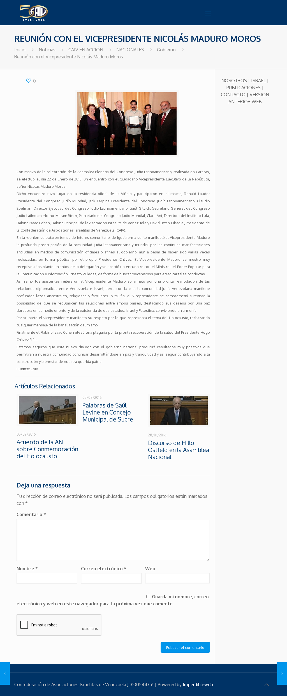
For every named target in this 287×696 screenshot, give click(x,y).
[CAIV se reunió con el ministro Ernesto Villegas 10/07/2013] (282, 673)
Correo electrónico (103, 568)
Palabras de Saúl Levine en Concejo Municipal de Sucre (107, 412)
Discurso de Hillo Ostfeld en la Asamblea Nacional (178, 450)
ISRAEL (258, 80)
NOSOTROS (234, 80)
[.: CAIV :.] (48, 12)
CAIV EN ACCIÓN (85, 49)
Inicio (20, 49)
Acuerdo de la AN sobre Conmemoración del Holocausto (47, 449)
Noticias (47, 49)
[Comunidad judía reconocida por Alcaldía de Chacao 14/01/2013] (5, 673)
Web (150, 568)
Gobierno (166, 49)
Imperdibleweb (198, 684)
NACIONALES (130, 49)
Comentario (31, 514)
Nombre (27, 568)
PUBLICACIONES (243, 87)
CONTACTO (233, 94)
